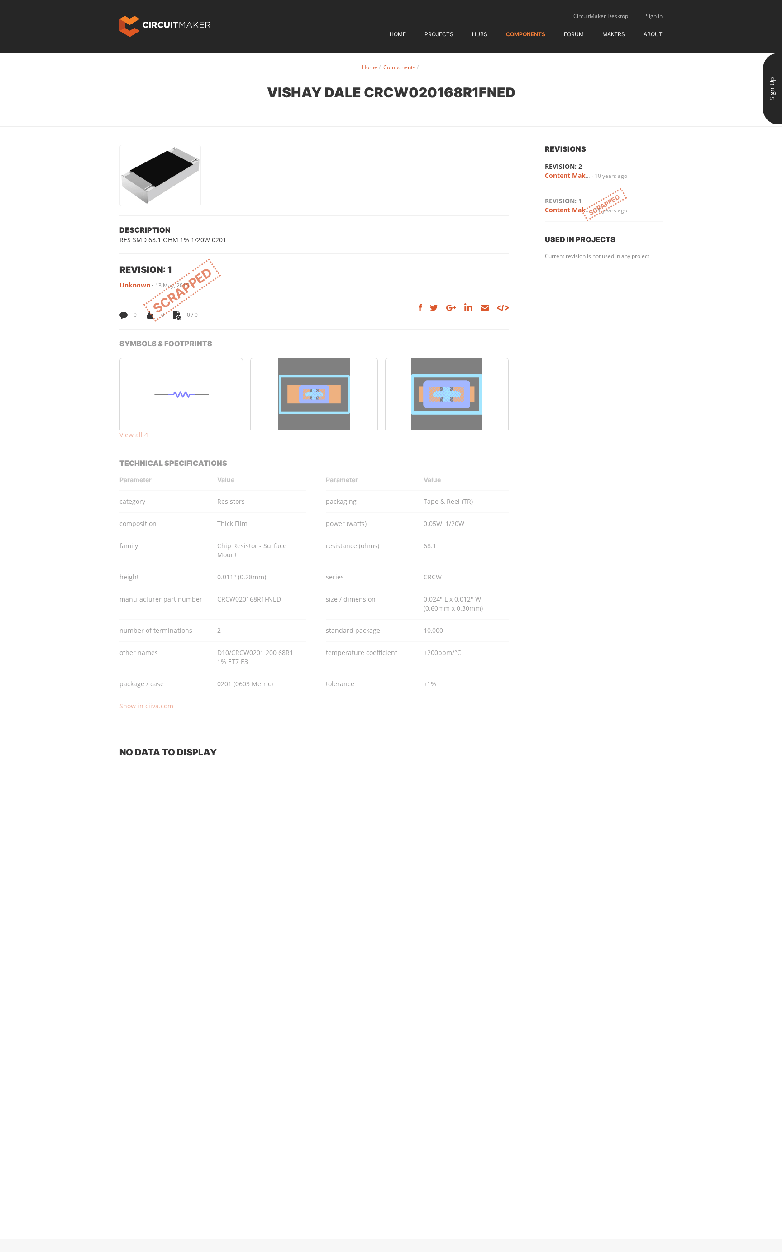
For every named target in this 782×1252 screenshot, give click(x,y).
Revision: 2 (563, 166)
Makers (613, 34)
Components (525, 34)
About (653, 34)
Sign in (654, 16)
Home (398, 34)
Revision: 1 (563, 200)
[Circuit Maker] (164, 25)
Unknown (134, 285)
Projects (438, 34)
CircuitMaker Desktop (600, 16)
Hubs (479, 34)
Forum (574, 34)
